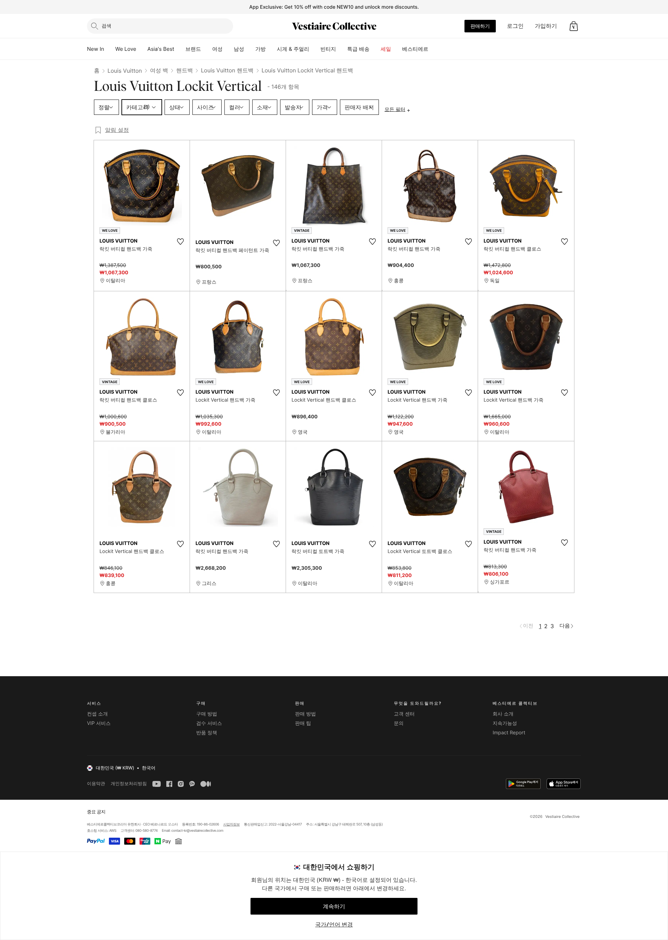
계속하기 (334, 906)
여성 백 (159, 70)
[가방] (271, 49)
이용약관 (96, 784)
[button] (574, 26)
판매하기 (480, 26)
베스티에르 (415, 49)
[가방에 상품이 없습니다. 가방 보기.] (574, 26)
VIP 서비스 (99, 723)
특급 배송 (358, 49)
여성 (217, 49)
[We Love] (142, 49)
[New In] (109, 49)
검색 (106, 26)
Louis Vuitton (125, 70)
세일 (386, 49)
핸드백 (184, 70)
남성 (239, 49)
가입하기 (546, 25)
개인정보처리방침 (129, 784)
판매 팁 (303, 723)
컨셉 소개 (97, 714)
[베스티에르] (434, 49)
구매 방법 (206, 714)
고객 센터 (404, 714)
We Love (125, 49)
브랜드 (193, 49)
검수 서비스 (209, 723)
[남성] (250, 49)
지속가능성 (505, 723)
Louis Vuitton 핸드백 (227, 70)
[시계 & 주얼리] (315, 49)
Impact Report (509, 733)
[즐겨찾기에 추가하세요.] (180, 241)
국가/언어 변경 (334, 924)
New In (95, 49)
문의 (399, 723)
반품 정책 (206, 733)
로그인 (515, 25)
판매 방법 (305, 714)
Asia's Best (161, 49)
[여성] (228, 49)
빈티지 (328, 49)
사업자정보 (231, 824)
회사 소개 (503, 714)
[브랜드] (206, 49)
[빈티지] (341, 49)
